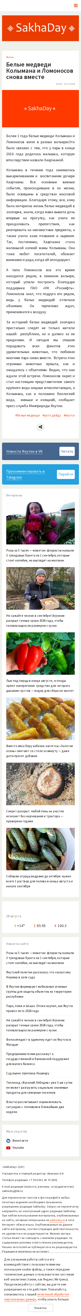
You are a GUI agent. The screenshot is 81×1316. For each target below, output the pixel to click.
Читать (67, 451)
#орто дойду (52, 415)
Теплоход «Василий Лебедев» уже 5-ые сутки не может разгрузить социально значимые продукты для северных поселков (39, 1087)
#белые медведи (27, 415)
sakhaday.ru (57, 1220)
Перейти (65, 474)
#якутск (69, 415)
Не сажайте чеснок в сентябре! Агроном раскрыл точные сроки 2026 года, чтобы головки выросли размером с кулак (35, 1025)
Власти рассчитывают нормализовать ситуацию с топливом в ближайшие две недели (35, 1107)
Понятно (40, 1308)
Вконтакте (20, 1140)
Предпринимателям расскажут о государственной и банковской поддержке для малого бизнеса (37, 1059)
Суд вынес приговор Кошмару (27, 1073)
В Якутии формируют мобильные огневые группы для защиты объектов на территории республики (38, 991)
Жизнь (10, 57)
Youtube (18, 1148)
